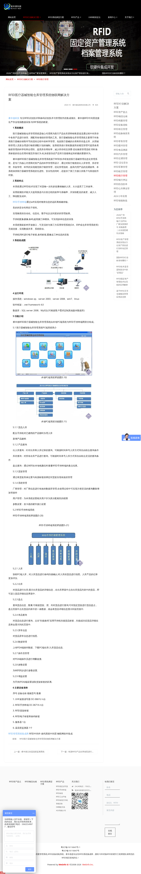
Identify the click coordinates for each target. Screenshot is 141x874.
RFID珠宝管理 (120, 129)
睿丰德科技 (13, 118)
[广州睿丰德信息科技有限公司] (12, 7)
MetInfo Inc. (88, 864)
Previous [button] (7, 73)
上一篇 (29, 751)
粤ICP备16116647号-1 (70, 847)
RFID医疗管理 (42, 79)
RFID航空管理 (120, 171)
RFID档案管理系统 (39, 854)
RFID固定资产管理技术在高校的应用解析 (70, 73)
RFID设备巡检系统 (56, 854)
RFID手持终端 (19, 201)
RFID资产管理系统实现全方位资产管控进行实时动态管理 (122, 245)
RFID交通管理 (120, 158)
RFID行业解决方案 (25, 79)
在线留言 (110, 832)
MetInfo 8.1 (64, 864)
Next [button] (134, 73)
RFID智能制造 (120, 200)
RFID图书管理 (120, 145)
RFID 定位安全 (121, 162)
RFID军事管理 (120, 166)
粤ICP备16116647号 (70, 850)
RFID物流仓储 (120, 116)
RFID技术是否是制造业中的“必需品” (27, 73)
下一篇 (79, 751)
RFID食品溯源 (120, 149)
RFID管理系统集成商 (18, 733)
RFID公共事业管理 (122, 190)
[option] (70, 48)
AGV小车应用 (120, 196)
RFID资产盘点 (120, 112)
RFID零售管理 (120, 141)
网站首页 (12, 17)
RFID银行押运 (120, 179)
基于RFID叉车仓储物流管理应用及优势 (113, 73)
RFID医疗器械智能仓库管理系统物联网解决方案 (40, 738)
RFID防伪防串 (120, 184)
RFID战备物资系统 (122, 135)
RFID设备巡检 (120, 124)
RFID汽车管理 (120, 154)
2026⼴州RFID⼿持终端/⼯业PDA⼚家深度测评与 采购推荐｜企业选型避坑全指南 (122, 224)
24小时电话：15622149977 (85, 786)
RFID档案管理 (120, 120)
